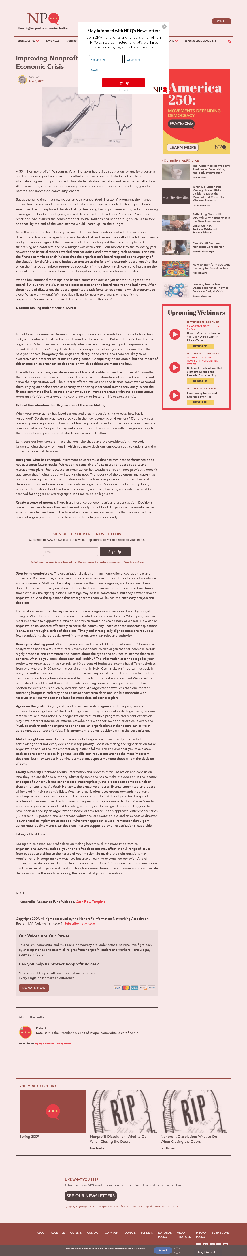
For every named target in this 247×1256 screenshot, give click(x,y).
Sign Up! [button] (123, 83)
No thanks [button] (124, 90)
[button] (164, 26)
